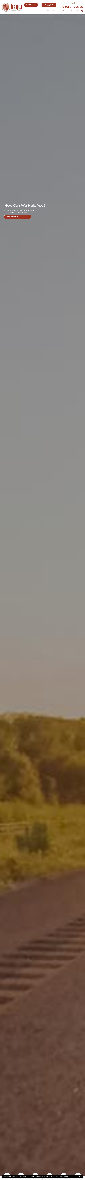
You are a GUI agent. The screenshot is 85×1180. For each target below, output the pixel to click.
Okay (80, 1176)
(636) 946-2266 (72, 6)
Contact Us (74, 11)
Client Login (31, 5)
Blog (48, 11)
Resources (56, 11)
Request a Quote (49, 5)
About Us (65, 11)
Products (42, 11)
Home (34, 11)
